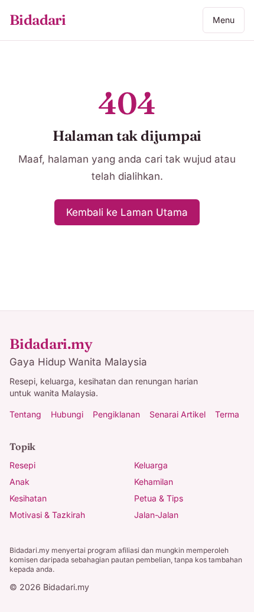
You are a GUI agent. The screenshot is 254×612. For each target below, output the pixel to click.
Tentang (25, 414)
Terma (227, 414)
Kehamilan (153, 482)
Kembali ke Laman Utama (127, 212)
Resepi (22, 465)
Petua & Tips (158, 498)
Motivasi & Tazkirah (47, 515)
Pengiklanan (116, 414)
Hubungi (67, 414)
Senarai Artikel (177, 414)
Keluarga (151, 465)
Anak (19, 482)
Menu (224, 20)
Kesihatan (28, 498)
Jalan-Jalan (156, 515)
